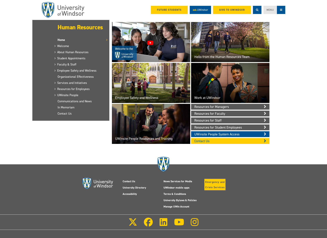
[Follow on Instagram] (195, 224)
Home (61, 40)
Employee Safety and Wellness (77, 71)
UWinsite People (68, 95)
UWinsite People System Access (216, 134)
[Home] (63, 10)
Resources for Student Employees (218, 127)
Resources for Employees (74, 89)
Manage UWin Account (176, 206)
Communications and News (75, 101)
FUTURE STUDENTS (169, 10)
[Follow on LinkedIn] (163, 224)
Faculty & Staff (67, 64)
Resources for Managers (211, 107)
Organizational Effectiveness (76, 77)
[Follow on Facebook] (148, 224)
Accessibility (130, 194)
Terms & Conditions (175, 194)
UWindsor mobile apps (176, 187)
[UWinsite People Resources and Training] (151, 123)
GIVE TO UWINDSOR (232, 10)
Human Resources (80, 27)
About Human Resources (73, 52)
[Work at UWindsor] (230, 82)
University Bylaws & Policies (180, 200)
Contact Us (65, 113)
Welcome (63, 46)
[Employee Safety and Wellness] (151, 82)
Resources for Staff (208, 120)
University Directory (134, 187)
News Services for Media (178, 181)
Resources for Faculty (209, 113)
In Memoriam (66, 107)
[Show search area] (257, 10)
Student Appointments (71, 58)
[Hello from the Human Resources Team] (230, 41)
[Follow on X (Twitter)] (132, 224)
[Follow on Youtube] (179, 224)
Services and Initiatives (72, 83)
